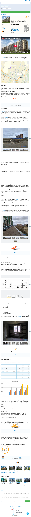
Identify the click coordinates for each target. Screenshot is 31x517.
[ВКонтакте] (16, 462)
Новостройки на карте (19, 506)
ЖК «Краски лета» (3, 368)
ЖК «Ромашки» (3, 482)
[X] (3, 31)
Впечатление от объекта (15, 30)
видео (13, 33)
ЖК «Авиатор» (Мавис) (26, 482)
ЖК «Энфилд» (18, 482)
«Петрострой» (6, 117)
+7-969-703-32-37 (27, 0)
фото (17, 33)
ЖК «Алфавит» (3, 26)
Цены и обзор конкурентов (15, 29)
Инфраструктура (14, 26)
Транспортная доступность (15, 25)
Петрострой (3, 28)
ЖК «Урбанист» (11, 482)
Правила (2, 501)
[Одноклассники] (2, 31)
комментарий (21, 33)
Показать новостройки (15, 11)
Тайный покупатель (3, 14)
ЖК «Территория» (3, 371)
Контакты (11, 506)
